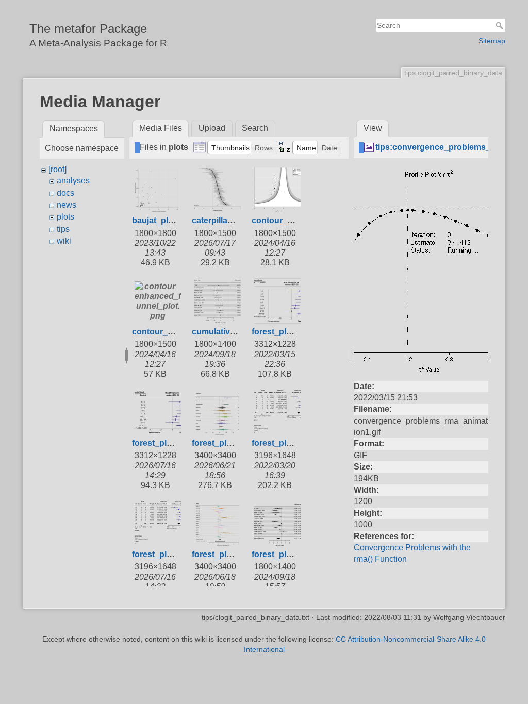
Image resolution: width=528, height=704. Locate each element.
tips (63, 229)
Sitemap (491, 41)
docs (65, 193)
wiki (64, 241)
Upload (212, 128)
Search (500, 25)
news (66, 204)
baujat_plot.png (162, 220)
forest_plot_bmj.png (171, 443)
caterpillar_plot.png (230, 220)
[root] (57, 169)
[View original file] (421, 269)
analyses (73, 180)
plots (65, 216)
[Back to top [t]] (515, 121)
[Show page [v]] (515, 102)
